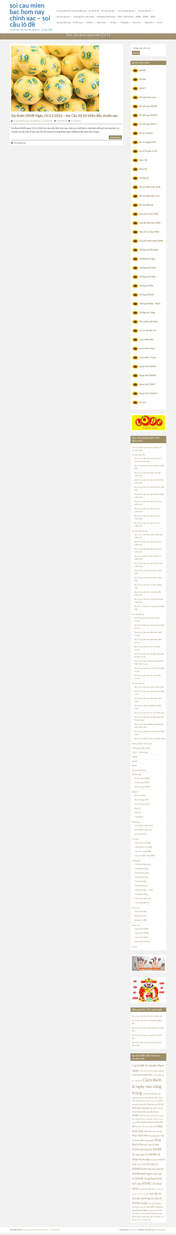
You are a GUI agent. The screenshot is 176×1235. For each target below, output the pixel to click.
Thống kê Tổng (147, 312)
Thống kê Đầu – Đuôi (149, 303)
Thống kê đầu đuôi (148, 249)
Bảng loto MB (140, 911)
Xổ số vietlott (140, 795)
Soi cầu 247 (150, 1189)
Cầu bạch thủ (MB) (149, 213)
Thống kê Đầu (146, 285)
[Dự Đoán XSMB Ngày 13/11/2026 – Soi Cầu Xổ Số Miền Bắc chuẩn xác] (55, 78)
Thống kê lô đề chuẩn (105, 16)
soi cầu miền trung (151, 1207)
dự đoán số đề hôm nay (152, 1116)
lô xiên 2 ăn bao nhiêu (144, 1126)
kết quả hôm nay (64, 22)
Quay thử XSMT (147, 384)
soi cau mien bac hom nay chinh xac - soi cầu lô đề (32, 121)
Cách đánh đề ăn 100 (149, 1098)
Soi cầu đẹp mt (144, 11)
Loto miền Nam (147, 348)
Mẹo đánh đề (139, 1135)
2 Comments (76, 121)
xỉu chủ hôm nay (145, 1220)
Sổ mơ (142, 402)
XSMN (145, 16)
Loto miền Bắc (146, 339)
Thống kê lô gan (147, 258)
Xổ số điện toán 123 (149, 195)
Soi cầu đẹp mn (63, 16)
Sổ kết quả (77, 22)
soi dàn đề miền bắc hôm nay (150, 1213)
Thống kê (124, 22)
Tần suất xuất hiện (148, 321)
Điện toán (101, 22)
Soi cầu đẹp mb (107, 11)
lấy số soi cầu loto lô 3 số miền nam (149, 712)
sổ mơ (159, 22)
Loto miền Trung (147, 357)
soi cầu (141, 1189)
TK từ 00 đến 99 (147, 330)
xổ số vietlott (146, 133)
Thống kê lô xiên (147, 267)
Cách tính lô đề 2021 (142, 1074)
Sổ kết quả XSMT (148, 124)
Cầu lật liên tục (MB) (149, 222)
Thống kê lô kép (147, 276)
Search (136, 52)
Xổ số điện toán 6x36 (150, 186)
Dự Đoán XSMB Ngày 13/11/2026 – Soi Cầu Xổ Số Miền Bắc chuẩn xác (64, 115)
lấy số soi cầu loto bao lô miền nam (149, 687)
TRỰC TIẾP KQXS (125, 16)
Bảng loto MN (140, 920)
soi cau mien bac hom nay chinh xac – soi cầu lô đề (30, 14)
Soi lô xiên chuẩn (138, 1217)
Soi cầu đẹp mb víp (126, 11)
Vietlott (89, 22)
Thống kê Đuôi (146, 294)
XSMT (153, 16)
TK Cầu (112, 22)
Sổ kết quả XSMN (148, 115)
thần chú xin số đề (153, 1217)
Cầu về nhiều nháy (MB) (151, 240)
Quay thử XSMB (147, 366)
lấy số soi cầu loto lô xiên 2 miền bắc (147, 1016)
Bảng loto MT (140, 916)
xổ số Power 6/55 (148, 151)
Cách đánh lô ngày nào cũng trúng (147, 1086)
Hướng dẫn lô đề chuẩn (84, 16)
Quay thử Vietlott (148, 393)
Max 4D (143, 169)
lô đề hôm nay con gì (152, 1131)
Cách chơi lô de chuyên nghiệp (151, 1071)
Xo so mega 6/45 (147, 142)
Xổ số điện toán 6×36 (144, 825)
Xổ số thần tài (146, 204)
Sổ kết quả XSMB (148, 106)
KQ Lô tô (136, 22)
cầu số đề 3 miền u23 (150, 1101)
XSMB (138, 16)
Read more (115, 137)
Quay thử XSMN (147, 375)
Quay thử (148, 22)
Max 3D (143, 160)
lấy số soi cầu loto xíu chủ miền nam (150, 738)
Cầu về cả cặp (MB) (149, 231)
